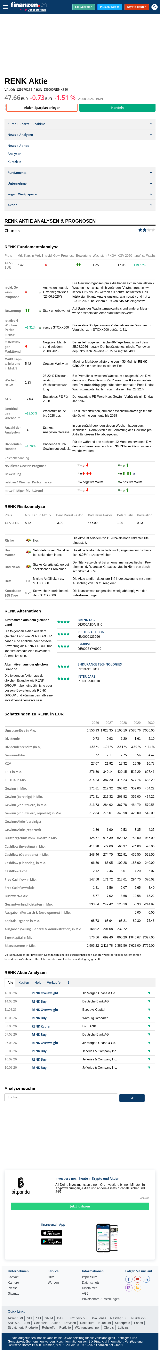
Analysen (14, 154)
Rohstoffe (48, 1327)
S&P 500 (14, 1323)
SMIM (49, 1318)
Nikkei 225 (138, 1318)
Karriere (13, 1282)
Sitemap (13, 1293)
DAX (60, 1318)
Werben (53, 1282)
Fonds (138, 1323)
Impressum (89, 1277)
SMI (27, 1323)
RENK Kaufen (41, 1026)
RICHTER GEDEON (91, 632)
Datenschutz (90, 1282)
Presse (13, 1288)
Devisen (70, 1323)
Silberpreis (122, 1323)
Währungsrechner (87, 1327)
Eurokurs (104, 1323)
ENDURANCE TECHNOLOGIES (100, 664)
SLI (38, 1318)
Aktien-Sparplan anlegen (42, 108)
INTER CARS (86, 676)
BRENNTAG (86, 620)
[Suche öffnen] (154, 7)
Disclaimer (89, 1288)
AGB (85, 1293)
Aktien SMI (15, 1318)
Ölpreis (109, 1327)
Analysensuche (19, 1088)
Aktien (56, 1323)
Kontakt (13, 1277)
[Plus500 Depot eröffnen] (32, 9)
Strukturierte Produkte (23, 1327)
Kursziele (14, 162)
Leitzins (123, 1327)
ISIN (39, 89)
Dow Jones (98, 1318)
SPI (29, 1318)
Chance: (12, 230)
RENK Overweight (45, 993)
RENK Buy (39, 1001)
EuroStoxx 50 (77, 1318)
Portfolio (65, 1327)
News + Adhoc (18, 146)
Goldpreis (40, 1323)
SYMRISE (84, 644)
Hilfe (51, 1277)
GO (132, 1098)
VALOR (9, 89)
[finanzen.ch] (28, 4)
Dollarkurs (87, 1323)
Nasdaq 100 (118, 1318)
